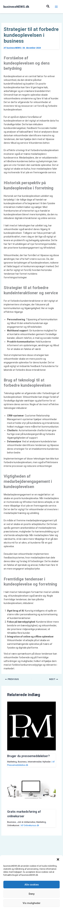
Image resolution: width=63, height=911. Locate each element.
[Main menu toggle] (56, 6)
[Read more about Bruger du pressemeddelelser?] (31, 749)
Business (22, 761)
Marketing (12, 761)
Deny (31, 893)
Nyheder (47, 761)
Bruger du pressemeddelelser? (28, 756)
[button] (58, 859)
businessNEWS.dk (16, 6)
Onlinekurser (13, 825)
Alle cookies (32, 884)
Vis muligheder (31, 903)
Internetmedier (34, 761)
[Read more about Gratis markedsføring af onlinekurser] (31, 805)
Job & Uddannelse (26, 822)
